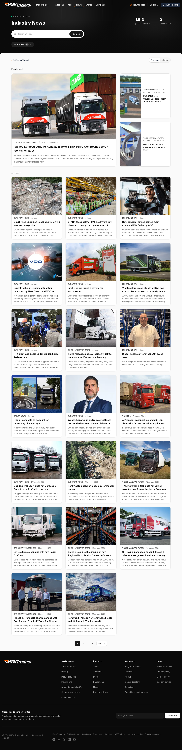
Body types (86, 734)
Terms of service (164, 666)
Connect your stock (70, 692)
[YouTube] (74, 739)
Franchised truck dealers (136, 692)
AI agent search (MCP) (71, 687)
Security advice (164, 682)
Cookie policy (163, 677)
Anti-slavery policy (135, 734)
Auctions (59, 5)
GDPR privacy (119, 734)
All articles (21, 44)
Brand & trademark (153, 734)
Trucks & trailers (68, 666)
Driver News (20, 416)
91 (93, 643)
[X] (64, 739)
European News (21, 218)
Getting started (73, 734)
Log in (153, 5)
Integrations (66, 682)
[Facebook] (53, 739)
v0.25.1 (5, 738)
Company (100, 5)
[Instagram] (59, 739)
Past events (98, 682)
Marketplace (42, 5)
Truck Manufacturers (25, 142)
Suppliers (129, 687)
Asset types (97, 734)
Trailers (126, 416)
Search (76, 34)
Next (100, 643)
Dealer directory (132, 682)
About (128, 677)
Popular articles (100, 692)
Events (88, 5)
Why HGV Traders (133, 666)
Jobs (70, 5)
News (79, 5)
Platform (129, 671)
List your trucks (170, 5)
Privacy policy (163, 671)
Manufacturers (58, 734)
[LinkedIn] (69, 739)
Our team (108, 734)
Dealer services (68, 677)
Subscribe (172, 715)
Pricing (64, 671)
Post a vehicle (68, 697)
